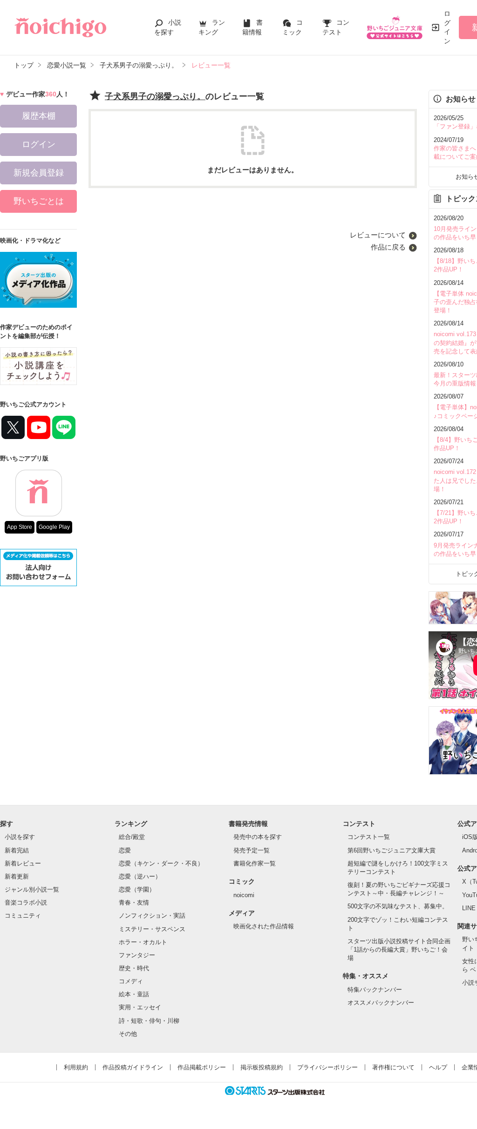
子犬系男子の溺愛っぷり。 (155, 96)
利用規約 (76, 1067)
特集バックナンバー (375, 989)
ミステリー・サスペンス (152, 929)
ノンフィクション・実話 (152, 915)
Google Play (54, 527)
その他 (128, 1033)
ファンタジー (137, 955)
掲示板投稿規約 (261, 1067)
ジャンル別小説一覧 (32, 889)
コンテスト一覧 (369, 836)
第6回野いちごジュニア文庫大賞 (392, 850)
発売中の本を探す (257, 836)
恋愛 (125, 850)
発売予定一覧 (251, 850)
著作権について (393, 1067)
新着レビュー (23, 863)
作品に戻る (388, 247)
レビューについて (378, 235)
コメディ (131, 981)
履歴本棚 (38, 116)
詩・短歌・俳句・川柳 (149, 1020)
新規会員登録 (39, 172)
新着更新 (17, 876)
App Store (19, 527)
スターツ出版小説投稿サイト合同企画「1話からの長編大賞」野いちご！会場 (399, 949)
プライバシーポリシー (327, 1067)
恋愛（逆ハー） (140, 876)
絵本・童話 (134, 994)
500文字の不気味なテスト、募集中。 (398, 906)
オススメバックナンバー (381, 1002)
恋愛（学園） (137, 889)
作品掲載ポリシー (201, 1067)
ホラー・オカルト (143, 942)
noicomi (243, 895)
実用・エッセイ (140, 1007)
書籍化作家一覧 (254, 863)
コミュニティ (23, 915)
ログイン (447, 27)
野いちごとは (39, 201)
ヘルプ (438, 1067)
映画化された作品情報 (263, 926)
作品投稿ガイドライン (132, 1067)
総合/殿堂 (132, 836)
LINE (469, 908)
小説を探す (20, 836)
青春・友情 (134, 902)
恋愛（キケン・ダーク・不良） (161, 863)
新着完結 (17, 850)
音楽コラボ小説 (26, 902)
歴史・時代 (134, 968)
